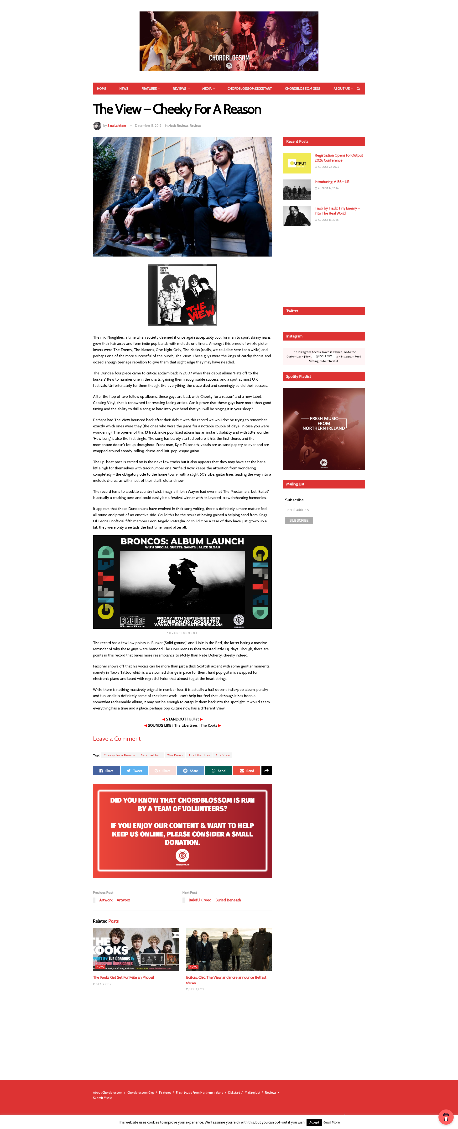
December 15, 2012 (148, 125)
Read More (331, 1122)
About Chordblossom (108, 1092)
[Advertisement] (324, 265)
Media (207, 88)
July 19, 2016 (103, 984)
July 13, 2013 (196, 989)
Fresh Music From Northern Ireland (200, 1092)
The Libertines (199, 755)
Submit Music (102, 1098)
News (124, 88)
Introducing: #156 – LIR (332, 182)
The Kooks (175, 755)
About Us (342, 88)
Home (101, 88)
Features (149, 88)
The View (223, 755)
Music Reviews (178, 125)
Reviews (179, 88)
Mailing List (252, 1092)
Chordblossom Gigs (302, 88)
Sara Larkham (117, 125)
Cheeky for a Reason (119, 755)
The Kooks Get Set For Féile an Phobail (123, 977)
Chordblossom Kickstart (250, 88)
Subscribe (294, 500)
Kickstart (234, 1092)
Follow (325, 356)
